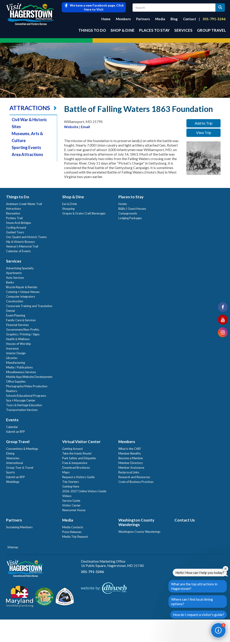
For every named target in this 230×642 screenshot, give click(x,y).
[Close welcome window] (225, 568)
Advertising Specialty (20, 268)
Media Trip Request (75, 536)
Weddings (12, 482)
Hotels (122, 204)
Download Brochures (76, 467)
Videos (66, 496)
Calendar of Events (18, 251)
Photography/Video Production (26, 386)
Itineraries (12, 458)
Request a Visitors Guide (78, 477)
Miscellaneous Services (21, 372)
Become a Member (130, 458)
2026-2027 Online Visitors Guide (84, 491)
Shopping (68, 208)
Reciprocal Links (128, 472)
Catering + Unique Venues (23, 292)
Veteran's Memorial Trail (22, 246)
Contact (189, 19)
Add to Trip (203, 123)
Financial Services (17, 325)
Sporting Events (26, 147)
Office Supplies (16, 381)
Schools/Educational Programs (26, 395)
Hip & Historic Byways (20, 241)
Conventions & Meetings (22, 448)
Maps (66, 472)
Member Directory (130, 463)
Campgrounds (127, 213)
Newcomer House (73, 510)
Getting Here (70, 486)
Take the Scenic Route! (77, 453)
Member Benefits (129, 453)
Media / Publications (19, 367)
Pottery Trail (14, 218)
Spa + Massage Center (20, 400)
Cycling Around (16, 227)
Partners (143, 19)
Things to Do (92, 30)
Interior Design (16, 353)
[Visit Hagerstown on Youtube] (223, 320)
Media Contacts (72, 527)
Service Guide (71, 500)
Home (106, 19)
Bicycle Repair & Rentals (21, 287)
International (14, 463)
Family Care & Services (21, 320)
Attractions (13, 208)
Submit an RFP (15, 431)
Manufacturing (15, 362)
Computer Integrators (20, 296)
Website (71, 127)
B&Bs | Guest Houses (132, 208)
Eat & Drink (69, 204)
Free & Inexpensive (74, 463)
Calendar (12, 427)
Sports (10, 472)
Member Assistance (131, 467)
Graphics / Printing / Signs (23, 334)
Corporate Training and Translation (29, 306)
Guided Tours (15, 232)
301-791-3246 (214, 19)
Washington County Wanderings (136, 522)
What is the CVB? (129, 448)
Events (12, 419)
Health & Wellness (18, 339)
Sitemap (12, 547)
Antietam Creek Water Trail (24, 204)
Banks (10, 282)
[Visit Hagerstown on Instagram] (223, 332)
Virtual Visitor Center (81, 441)
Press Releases (72, 532)
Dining (10, 453)
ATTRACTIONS (29, 107)
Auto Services (15, 277)
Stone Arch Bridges (18, 223)
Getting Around (72, 448)
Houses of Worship (18, 344)
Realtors (11, 391)
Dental (10, 310)
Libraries (11, 358)
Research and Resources (134, 477)
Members (123, 19)
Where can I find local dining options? (192, 601)
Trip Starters (70, 482)
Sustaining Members (19, 527)
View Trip (203, 132)
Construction (14, 301)
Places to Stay (154, 30)
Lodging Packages (130, 218)
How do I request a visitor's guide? (198, 615)
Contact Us (185, 520)
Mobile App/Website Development (29, 377)
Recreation (13, 213)
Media (160, 19)
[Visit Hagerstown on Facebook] (223, 307)
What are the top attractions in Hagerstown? (194, 586)
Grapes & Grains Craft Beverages (84, 213)
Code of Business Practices (135, 482)
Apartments (14, 273)
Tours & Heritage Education (24, 405)
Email (85, 127)
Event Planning (15, 315)
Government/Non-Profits (22, 329)
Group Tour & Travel (19, 467)
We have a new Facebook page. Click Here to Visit (96, 7)
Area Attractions (27, 154)
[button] (218, 630)
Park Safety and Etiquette (79, 458)
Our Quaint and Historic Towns (26, 237)
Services (183, 30)
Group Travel (211, 30)
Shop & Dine (123, 30)
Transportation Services (22, 410)
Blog (174, 19)
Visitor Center (71, 505)
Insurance (12, 348)
